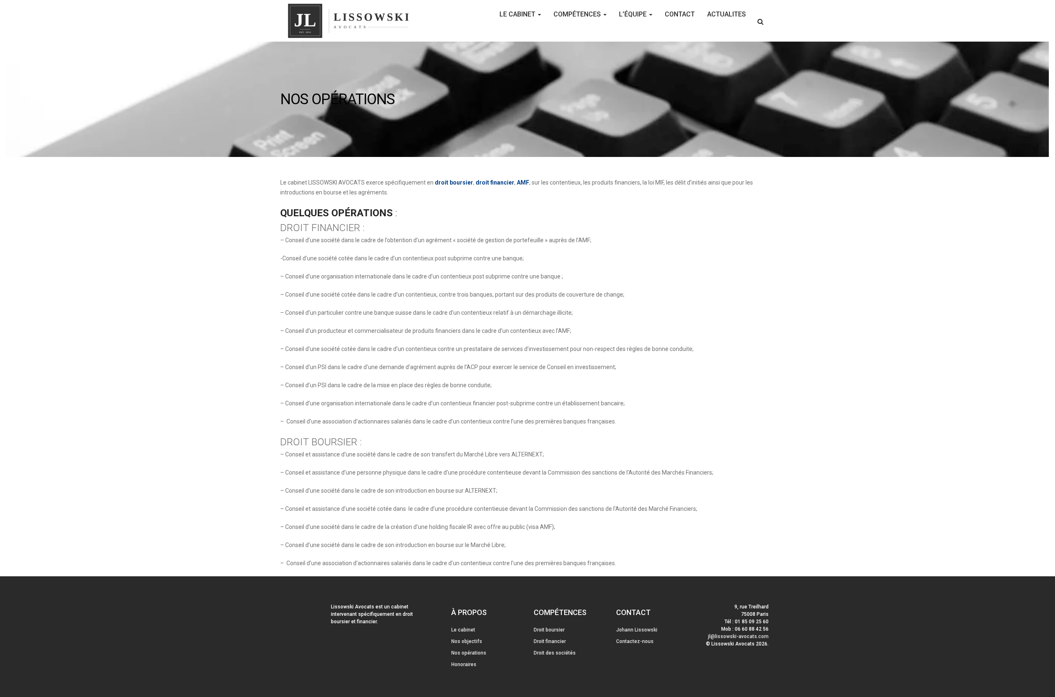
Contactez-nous (635, 641)
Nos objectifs (466, 641)
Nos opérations (468, 653)
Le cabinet (518, 14)
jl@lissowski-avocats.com (738, 636)
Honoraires (463, 664)
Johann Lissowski (636, 630)
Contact (680, 14)
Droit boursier (549, 630)
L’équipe (633, 14)
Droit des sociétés (555, 653)
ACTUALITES (726, 14)
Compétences (578, 14)
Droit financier (550, 641)
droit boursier (454, 182)
